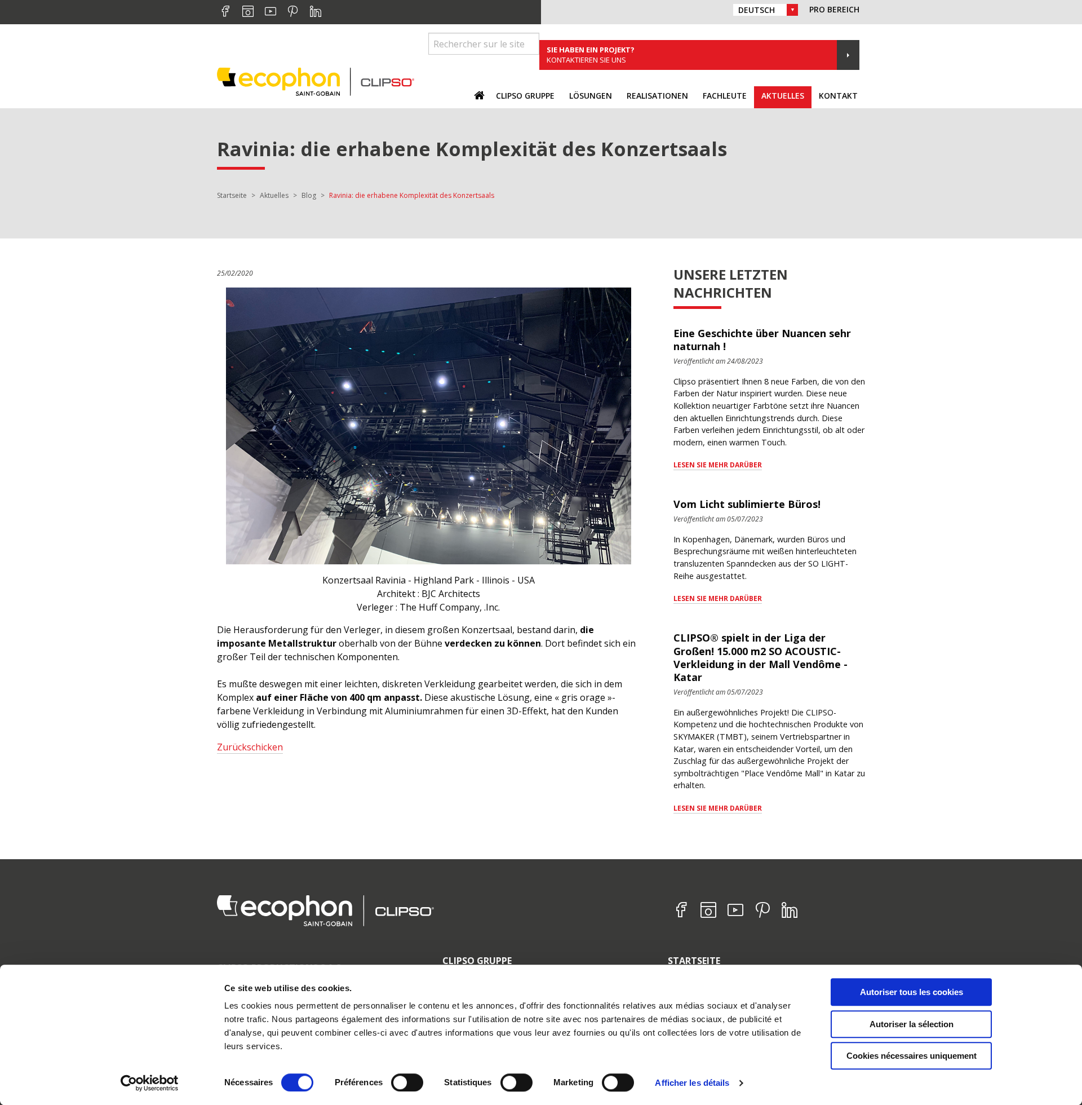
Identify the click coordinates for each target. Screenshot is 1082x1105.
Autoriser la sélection (912, 1024)
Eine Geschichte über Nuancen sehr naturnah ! (762, 339)
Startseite (694, 960)
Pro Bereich (834, 9)
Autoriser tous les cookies (911, 992)
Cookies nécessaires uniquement (911, 1055)
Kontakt (838, 95)
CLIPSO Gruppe (477, 960)
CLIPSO (315, 81)
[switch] (407, 1082)
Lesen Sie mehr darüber (717, 465)
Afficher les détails (692, 1083)
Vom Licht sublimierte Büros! (747, 504)
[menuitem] (525, 97)
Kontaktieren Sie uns (591, 55)
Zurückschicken (250, 747)
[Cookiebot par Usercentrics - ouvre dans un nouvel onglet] (149, 1083)
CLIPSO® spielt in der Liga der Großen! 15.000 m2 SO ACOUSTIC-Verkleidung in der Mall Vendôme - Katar (760, 657)
